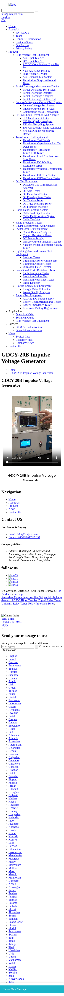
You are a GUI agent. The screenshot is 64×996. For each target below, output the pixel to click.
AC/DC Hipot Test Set (24, 600)
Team (19, 35)
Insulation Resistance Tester (38, 279)
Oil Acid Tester (31, 190)
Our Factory (22, 45)
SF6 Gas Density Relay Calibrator (42, 127)
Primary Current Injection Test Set (42, 241)
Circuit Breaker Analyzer (37, 232)
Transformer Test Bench (36, 140)
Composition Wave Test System (40, 111)
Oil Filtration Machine (35, 206)
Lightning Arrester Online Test (40, 260)
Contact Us (15, 346)
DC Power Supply (33, 238)
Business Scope (24, 42)
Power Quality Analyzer (36, 292)
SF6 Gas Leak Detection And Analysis (37, 114)
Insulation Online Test (35, 276)
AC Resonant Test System (37, 76)
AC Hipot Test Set (33, 57)
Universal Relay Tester (14, 603)
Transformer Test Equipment (32, 137)
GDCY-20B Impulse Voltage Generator (31, 372)
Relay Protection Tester (29, 222)
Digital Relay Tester (49, 600)
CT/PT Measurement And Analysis (35, 225)
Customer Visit (24, 339)
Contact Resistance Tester (37, 235)
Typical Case (23, 336)
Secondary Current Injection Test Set (22, 597)
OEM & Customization (29, 327)
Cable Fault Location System (39, 216)
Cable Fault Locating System (32, 209)
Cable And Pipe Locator (36, 213)
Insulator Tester (31, 257)
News (12, 333)
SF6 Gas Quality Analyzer (37, 121)
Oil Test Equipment (27, 181)
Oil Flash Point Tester (35, 194)
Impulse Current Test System (39, 108)
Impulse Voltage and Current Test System (39, 102)
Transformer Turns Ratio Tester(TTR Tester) (36, 151)
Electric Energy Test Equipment (33, 285)
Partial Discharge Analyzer (38, 95)
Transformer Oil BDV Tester (39, 175)
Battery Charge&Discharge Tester (42, 301)
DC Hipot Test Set (33, 61)
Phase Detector (31, 282)
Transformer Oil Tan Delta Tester (41, 178)
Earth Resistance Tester (36, 273)
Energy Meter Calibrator (36, 289)
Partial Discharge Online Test (39, 99)
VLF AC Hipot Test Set (36, 70)
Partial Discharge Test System (39, 89)
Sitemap (18, 594)
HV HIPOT (22, 32)
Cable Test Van (31, 219)
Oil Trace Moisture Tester (37, 203)
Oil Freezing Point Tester (37, 197)
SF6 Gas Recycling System (38, 124)
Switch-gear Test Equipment (31, 228)
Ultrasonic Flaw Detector (37, 266)
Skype (5, 624)
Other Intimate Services (29, 330)
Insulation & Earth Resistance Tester (36, 270)
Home (12, 26)
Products (13, 51)
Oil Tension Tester (33, 200)
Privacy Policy (24, 48)
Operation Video (25, 314)
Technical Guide (25, 317)
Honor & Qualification (28, 38)
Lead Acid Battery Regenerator (40, 308)
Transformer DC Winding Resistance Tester (37, 164)
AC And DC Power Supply (38, 298)
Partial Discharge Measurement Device (37, 86)
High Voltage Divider (35, 73)
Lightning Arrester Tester (37, 263)
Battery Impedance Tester (37, 304)
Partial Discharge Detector (37, 92)
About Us (14, 29)
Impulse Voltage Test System (39, 105)
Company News (25, 342)
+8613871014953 (11, 621)
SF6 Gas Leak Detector (36, 118)
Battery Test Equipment (29, 295)
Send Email (7, 618)
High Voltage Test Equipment (32, 54)
